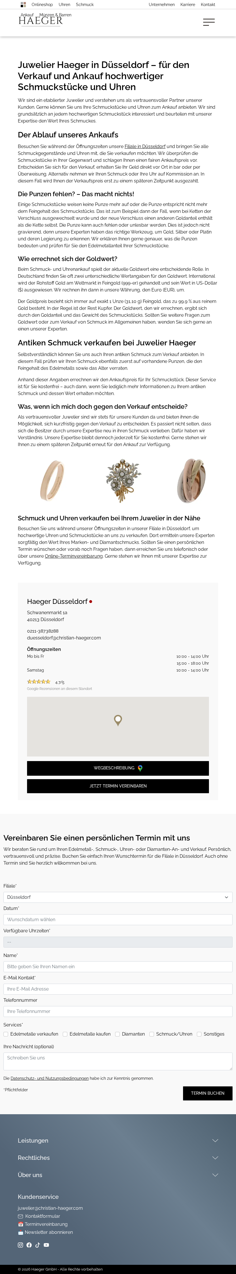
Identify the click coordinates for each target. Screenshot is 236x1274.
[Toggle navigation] (210, 23)
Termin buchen (207, 1093)
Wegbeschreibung (115, 768)
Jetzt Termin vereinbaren (118, 786)
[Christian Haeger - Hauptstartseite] (23, 4)
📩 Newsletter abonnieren (45, 1232)
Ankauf (27, 15)
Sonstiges (214, 1034)
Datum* (11, 908)
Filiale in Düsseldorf (145, 146)
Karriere (187, 4)
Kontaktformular (42, 1216)
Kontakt (208, 4)
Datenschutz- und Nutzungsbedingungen (50, 1078)
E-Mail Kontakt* (19, 978)
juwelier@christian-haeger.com (50, 1208)
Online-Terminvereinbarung (74, 556)
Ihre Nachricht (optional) (28, 1046)
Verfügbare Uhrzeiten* (26, 930)
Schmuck (85, 4)
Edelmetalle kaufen (90, 1034)
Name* (10, 955)
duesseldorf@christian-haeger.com (64, 638)
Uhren (64, 4)
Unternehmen (162, 4)
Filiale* (10, 886)
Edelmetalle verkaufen (34, 1034)
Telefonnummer (20, 1000)
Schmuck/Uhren (174, 1034)
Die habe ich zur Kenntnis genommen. (78, 1078)
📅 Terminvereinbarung (43, 1224)
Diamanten (133, 1034)
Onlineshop (42, 4)
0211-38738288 (42, 631)
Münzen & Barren (55, 15)
